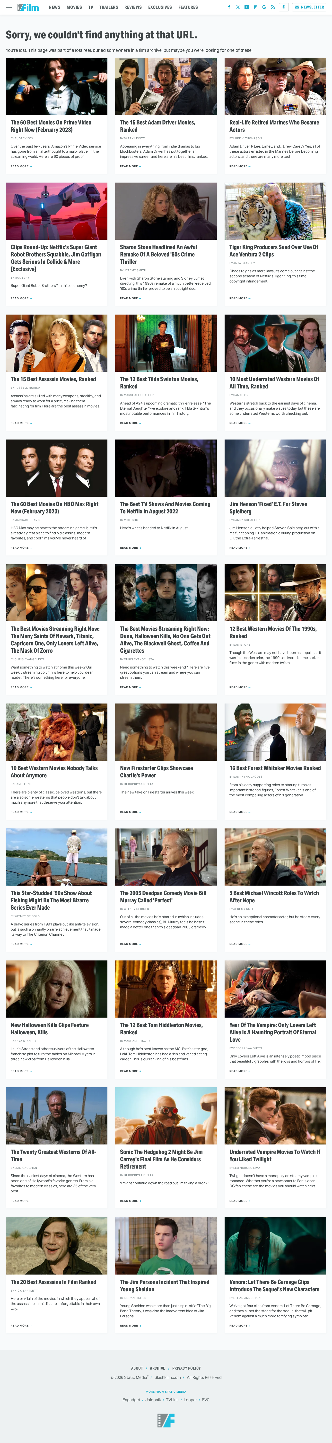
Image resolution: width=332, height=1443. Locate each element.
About (137, 1368)
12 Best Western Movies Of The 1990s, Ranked (273, 632)
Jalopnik (153, 1399)
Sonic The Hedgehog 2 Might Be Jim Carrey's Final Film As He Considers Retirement (161, 1159)
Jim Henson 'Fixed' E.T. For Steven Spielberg (268, 508)
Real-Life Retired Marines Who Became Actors (274, 126)
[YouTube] (246, 8)
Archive (157, 1368)
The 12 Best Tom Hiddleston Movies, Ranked (161, 1028)
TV (90, 7)
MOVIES (74, 7)
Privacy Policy (186, 1368)
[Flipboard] (255, 8)
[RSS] (273, 8)
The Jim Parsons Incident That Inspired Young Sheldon (165, 1285)
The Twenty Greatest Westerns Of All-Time (53, 1155)
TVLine (172, 1399)
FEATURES (188, 7)
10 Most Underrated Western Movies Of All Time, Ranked (274, 383)
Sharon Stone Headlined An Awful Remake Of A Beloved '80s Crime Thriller (158, 254)
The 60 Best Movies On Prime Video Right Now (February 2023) (51, 126)
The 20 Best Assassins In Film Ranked (53, 1282)
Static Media (135, 1377)
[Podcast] (284, 7)
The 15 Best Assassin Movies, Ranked (53, 379)
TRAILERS (108, 7)
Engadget (131, 1399)
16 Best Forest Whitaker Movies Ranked (275, 768)
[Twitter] (238, 8)
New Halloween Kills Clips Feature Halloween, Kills (50, 1028)
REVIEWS (133, 7)
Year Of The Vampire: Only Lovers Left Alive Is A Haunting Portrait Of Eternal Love (272, 1032)
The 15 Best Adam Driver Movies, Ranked (157, 126)
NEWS (54, 7)
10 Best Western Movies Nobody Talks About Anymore (54, 772)
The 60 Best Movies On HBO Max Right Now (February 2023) (54, 508)
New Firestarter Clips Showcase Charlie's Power (156, 772)
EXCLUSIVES (160, 7)
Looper (190, 1399)
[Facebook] (229, 8)
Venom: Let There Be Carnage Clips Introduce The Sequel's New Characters (274, 1285)
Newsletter (312, 7)
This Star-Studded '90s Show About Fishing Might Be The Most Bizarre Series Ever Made (51, 900)
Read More (20, 166)
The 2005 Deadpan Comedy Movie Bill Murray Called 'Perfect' (163, 896)
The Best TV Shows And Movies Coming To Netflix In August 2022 (165, 508)
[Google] (264, 8)
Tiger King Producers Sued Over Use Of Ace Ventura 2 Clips (273, 251)
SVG (206, 1399)
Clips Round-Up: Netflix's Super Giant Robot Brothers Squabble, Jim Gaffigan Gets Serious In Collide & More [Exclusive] (56, 258)
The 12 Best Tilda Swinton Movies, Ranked (159, 383)
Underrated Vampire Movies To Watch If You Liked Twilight (274, 1155)
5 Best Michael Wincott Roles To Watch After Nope (274, 896)
